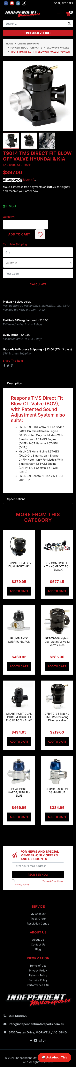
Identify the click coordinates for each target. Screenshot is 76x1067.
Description (14, 383)
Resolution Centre (38, 923)
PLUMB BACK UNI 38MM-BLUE (57, 790)
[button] (40, 234)
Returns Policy (38, 975)
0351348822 (18, 1016)
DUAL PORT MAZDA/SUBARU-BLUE (19, 792)
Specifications (16, 499)
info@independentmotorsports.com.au (36, 1024)
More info (28, 179)
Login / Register (63, 3)
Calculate (38, 284)
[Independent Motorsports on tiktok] (24, 3)
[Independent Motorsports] (22, 14)
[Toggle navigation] (59, 14)
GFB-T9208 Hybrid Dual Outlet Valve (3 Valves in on (57, 642)
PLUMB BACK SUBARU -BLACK (19, 640)
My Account (38, 913)
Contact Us (38, 944)
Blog (38, 949)
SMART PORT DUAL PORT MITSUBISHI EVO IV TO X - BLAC (19, 717)
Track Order (38, 918)
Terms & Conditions (52, 881)
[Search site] (69, 23)
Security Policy (38, 980)
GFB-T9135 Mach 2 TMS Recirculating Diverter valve (57, 717)
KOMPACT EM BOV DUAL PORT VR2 (19, 564)
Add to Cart (19, 234)
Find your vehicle (38, 33)
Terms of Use (38, 965)
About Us (38, 939)
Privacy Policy (22, 884)
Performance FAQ (38, 985)
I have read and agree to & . (37, 883)
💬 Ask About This (54, 1057)
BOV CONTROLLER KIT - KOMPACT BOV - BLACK (57, 566)
